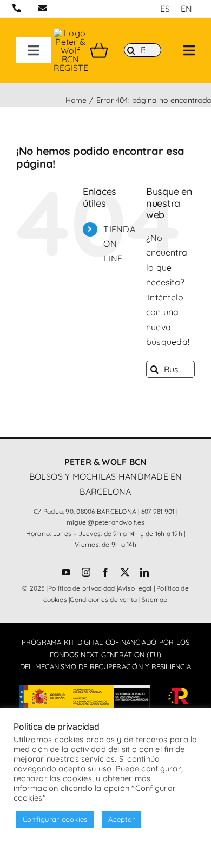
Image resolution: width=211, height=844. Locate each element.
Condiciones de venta (103, 600)
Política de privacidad (81, 588)
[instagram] (86, 572)
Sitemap (155, 600)
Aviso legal (135, 588)
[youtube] (66, 572)
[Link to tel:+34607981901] (16, 8)
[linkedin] (144, 572)
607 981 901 (158, 511)
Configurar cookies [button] (55, 819)
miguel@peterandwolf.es (105, 522)
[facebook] (105, 572)
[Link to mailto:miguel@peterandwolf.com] (42, 8)
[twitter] (125, 572)
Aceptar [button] (121, 819)
